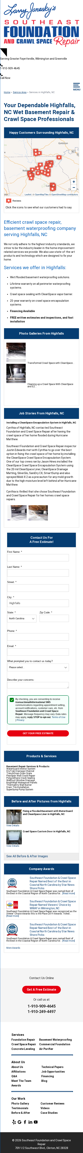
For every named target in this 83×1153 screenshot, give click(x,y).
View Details (12, 825)
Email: (11, 646)
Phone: (12, 631)
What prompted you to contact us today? (30, 661)
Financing (47, 1076)
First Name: (14, 551)
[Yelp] (14, 1122)
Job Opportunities (53, 1071)
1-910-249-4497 (42, 1011)
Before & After (20, 1112)
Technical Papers (52, 1067)
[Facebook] (25, 1122)
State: (11, 612)
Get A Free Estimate (41, 989)
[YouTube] (35, 1122)
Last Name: (14, 566)
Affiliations (18, 1071)
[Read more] (68, 893)
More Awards (13, 948)
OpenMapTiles (42, 194)
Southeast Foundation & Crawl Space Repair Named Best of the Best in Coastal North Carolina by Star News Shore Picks (53, 883)
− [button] (74, 187)
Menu (76, 89)
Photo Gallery (20, 1103)
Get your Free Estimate (38, 733)
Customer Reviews (52, 1103)
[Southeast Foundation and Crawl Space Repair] (41, 24)
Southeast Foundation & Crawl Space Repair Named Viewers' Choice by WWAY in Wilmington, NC (53, 905)
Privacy (20, 720)
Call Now (5, 77)
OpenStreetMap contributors (64, 194)
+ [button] (74, 181)
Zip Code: (46, 612)
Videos (45, 1108)
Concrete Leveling (23, 1048)
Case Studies (49, 1112)
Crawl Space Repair (23, 1044)
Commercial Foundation (54, 1044)
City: (10, 597)
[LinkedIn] (30, 1122)
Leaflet (28, 194)
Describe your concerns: (20, 679)
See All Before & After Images (27, 856)
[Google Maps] (19, 1122)
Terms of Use (58, 717)
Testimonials (19, 1108)
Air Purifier (46, 1048)
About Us (17, 1067)
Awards (16, 1085)
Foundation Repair (23, 1039)
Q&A (14, 1076)
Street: (11, 582)
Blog (44, 1080)
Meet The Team (21, 1080)
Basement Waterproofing (55, 1039)
